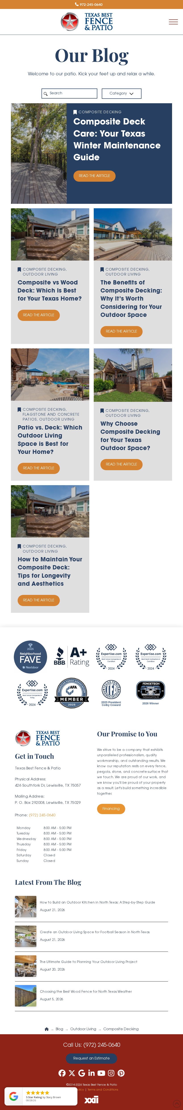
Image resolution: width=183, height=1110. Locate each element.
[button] (173, 22)
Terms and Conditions (103, 1089)
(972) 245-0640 (42, 815)
